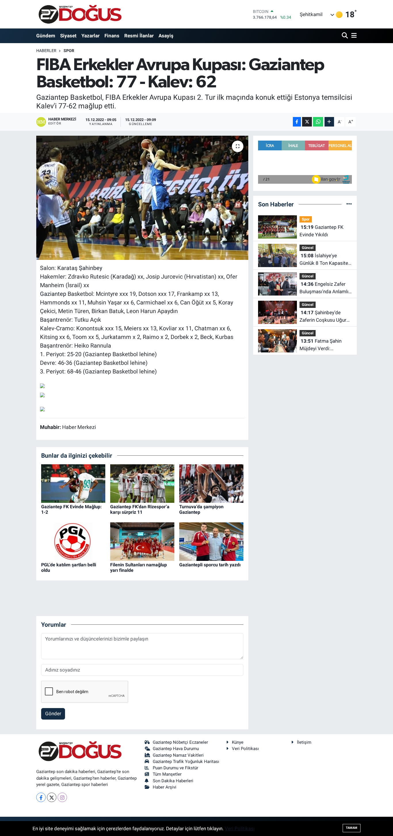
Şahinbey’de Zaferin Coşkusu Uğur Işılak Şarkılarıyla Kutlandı (322, 317)
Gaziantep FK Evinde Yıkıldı (321, 230)
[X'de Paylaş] (307, 121)
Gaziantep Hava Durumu (176, 748)
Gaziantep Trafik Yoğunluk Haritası (186, 761)
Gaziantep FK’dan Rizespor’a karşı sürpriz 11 (139, 509)
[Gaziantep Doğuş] (80, 14)
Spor (69, 50)
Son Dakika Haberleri (173, 780)
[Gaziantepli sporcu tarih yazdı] (211, 541)
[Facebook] (41, 797)
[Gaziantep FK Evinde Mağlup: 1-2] (73, 483)
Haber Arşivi (164, 787)
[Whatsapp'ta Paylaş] (318, 121)
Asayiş (166, 36)
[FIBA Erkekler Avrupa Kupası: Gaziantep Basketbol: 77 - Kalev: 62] (142, 198)
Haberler (46, 50)
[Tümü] (349, 204)
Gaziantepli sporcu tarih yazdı (210, 564)
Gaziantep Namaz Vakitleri (178, 755)
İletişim (304, 742)
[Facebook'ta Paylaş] (297, 121)
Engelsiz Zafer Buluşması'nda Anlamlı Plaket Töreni (323, 288)
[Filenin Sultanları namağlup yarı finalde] (142, 541)
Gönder (53, 713)
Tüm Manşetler (167, 774)
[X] (51, 797)
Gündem (45, 36)
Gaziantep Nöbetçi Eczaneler (180, 742)
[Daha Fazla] (329, 121)
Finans (111, 36)
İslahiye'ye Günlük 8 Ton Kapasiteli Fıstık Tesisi (324, 260)
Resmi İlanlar (139, 36)
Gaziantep (53, 293)
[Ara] (345, 36)
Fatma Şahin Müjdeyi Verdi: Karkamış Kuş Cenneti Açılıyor (323, 345)
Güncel (307, 248)
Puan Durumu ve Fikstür (175, 767)
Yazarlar (90, 36)
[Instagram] (62, 797)
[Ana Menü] (353, 36)
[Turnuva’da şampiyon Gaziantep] (211, 483)
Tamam (351, 828)
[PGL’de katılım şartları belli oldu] (73, 541)
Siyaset (68, 36)
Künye (237, 742)
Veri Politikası (245, 748)
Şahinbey (90, 267)
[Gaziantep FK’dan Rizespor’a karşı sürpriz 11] (142, 483)
